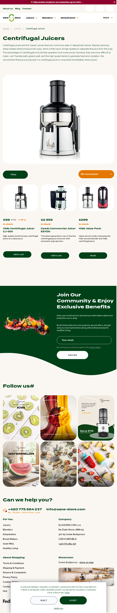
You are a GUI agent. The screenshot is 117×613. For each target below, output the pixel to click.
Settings (58, 608)
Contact (26, 9)
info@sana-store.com (65, 509)
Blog (17, 9)
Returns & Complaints (14, 572)
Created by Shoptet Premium (9, 607)
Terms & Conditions (13, 563)
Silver (113, 215)
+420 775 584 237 (25, 509)
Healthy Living (10, 548)
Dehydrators (9, 534)
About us (8, 9)
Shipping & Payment (13, 568)
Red (110, 215)
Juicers (7, 525)
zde (67, 592)
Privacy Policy (10, 577)
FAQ (5, 591)
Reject (44, 600)
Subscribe (72, 355)
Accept (73, 600)
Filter (13, 174)
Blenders (8, 529)
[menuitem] (33, 18)
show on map (86, 562)
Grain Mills (8, 543)
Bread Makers (10, 539)
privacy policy (95, 347)
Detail (93, 255)
